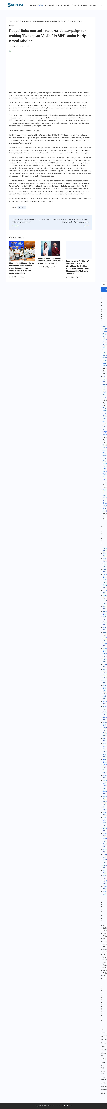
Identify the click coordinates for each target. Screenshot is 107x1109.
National (40, 5)
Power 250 (103, 1073)
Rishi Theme (67, 1106)
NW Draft (102, 1067)
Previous (17, 226)
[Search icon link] (100, 5)
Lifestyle (59, 5)
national (21, 207)
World (74, 5)
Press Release (82, 5)
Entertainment (49, 5)
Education (67, 5)
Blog (104, 925)
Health (103, 1046)
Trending (104, 1089)
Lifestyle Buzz (103, 1054)
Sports (103, 1083)
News (105, 952)
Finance (103, 1043)
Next (84, 226)
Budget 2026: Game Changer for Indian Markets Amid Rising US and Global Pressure (50, 260)
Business (33, 5)
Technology (93, 5)
